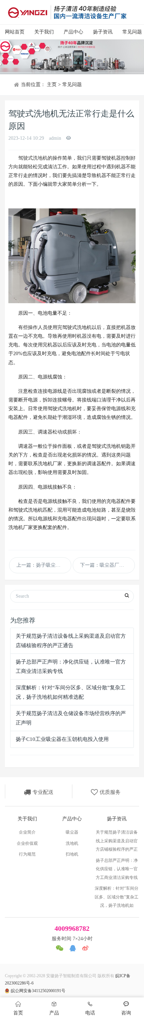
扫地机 (72, 854)
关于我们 (44, 32)
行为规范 (27, 854)
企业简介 (27, 832)
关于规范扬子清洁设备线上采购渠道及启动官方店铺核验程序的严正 (117, 841)
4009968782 (72, 928)
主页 (52, 84)
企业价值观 (27, 843)
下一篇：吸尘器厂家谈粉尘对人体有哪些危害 (107, 565)
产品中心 (73, 32)
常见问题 (72, 84)
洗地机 (72, 843)
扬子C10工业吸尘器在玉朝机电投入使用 (62, 739)
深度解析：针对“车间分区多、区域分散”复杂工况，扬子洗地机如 (116, 897)
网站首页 (14, 32)
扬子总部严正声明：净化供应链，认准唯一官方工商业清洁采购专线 (117, 869)
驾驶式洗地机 (33, 158)
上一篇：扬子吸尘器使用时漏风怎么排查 (43, 565)
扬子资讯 (103, 32)
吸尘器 (72, 832)
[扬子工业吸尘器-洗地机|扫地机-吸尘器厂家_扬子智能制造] (67, 12)
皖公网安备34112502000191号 (38, 990)
